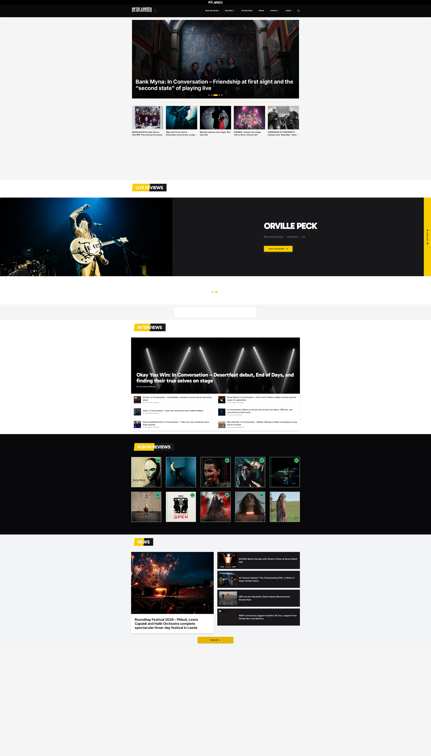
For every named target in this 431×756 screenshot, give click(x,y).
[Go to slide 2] (211, 95)
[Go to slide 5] (221, 95)
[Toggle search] (298, 10)
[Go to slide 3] (214, 95)
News (261, 11)
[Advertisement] (215, 161)
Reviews (229, 11)
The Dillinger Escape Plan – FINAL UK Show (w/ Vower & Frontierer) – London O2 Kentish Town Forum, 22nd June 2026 (301, 241)
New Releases (212, 11)
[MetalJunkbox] (215, 2)
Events (273, 11)
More (288, 11)
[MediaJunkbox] (142, 10)
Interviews (247, 11)
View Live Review (276, 284)
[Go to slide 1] (209, 95)
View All (214, 640)
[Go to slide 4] (217, 95)
